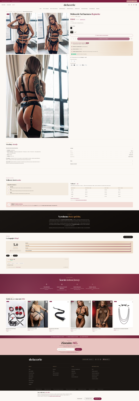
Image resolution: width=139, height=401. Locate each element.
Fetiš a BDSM (46, 8)
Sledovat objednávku (95, 373)
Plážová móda (84, 8)
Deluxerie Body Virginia (96, 328)
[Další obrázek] (25, 314)
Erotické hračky (54, 8)
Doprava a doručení (95, 374)
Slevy (13, 4)
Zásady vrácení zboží (47, 389)
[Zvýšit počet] (75, 39)
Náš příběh (73, 371)
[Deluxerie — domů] (69, 5)
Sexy (41, 8)
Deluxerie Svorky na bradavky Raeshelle (121, 328)
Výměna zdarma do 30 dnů (16, 1)
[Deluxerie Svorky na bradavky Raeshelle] (124, 314)
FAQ (92, 369)
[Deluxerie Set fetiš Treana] (81, 314)
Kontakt (73, 374)
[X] (100, 359)
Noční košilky (62, 8)
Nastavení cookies (100, 389)
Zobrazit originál (18, 267)
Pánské (97, 8)
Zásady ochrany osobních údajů (71, 389)
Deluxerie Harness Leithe (32, 328)
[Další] (132, 299)
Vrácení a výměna (95, 378)
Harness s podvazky (19, 11)
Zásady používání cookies (82, 389)
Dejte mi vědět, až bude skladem (102, 35)
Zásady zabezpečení (92, 389)
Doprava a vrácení (73, 163)
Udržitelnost (74, 373)
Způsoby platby (94, 376)
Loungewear (92, 8)
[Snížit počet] (71, 39)
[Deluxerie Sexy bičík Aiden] (59, 314)
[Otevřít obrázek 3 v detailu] (37, 96)
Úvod (6, 11)
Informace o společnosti (76, 369)
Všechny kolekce (56, 373)
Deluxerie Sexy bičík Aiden (54, 328)
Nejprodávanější (55, 374)
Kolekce (9, 4)
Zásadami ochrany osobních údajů (71, 351)
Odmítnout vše (89, 398)
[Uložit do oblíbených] (131, 39)
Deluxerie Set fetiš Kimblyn (11, 328)
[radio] (71, 28)
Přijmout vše (97, 398)
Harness (14, 11)
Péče (71, 161)
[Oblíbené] (134, 5)
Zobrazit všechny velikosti (75, 198)
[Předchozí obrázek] (7, 314)
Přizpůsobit (79, 398)
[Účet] (131, 5)
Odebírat (78, 349)
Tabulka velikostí (95, 371)
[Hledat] (129, 5)
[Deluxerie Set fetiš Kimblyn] (16, 314)
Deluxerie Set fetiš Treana (75, 328)
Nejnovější (15, 255)
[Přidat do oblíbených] (25, 302)
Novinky (3, 4)
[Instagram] (96, 359)
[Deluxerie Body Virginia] (102, 314)
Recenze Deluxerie (75, 376)
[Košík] (136, 5)
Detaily (71, 148)
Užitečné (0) (66, 267)
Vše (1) (8, 255)
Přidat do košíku (104, 38)
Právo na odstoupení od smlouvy (58, 389)
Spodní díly (77, 8)
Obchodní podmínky (39, 389)
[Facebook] (98, 359)
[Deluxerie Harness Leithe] (38, 314)
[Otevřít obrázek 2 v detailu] (53, 33)
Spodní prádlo (70, 8)
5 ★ (11, 255)
